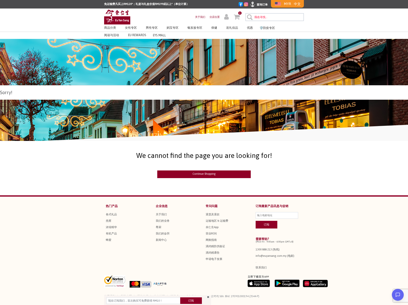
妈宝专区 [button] (172, 27)
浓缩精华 (111, 227)
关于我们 (200, 17)
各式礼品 (111, 214)
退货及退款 (213, 214)
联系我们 (261, 267)
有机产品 (111, 233)
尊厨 (158, 227)
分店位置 (215, 17)
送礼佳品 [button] (232, 27)
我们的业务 (163, 220)
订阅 (191, 300)
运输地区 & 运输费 (217, 220)
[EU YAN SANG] (117, 16)
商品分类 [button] (110, 27)
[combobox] (274, 17)
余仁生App (212, 227)
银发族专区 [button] (194, 27)
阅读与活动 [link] (111, 35)
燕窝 (108, 220)
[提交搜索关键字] (249, 16)
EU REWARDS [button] (137, 35)
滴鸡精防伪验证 (215, 246)
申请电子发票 (214, 259)
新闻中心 (161, 239)
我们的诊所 (163, 233)
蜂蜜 (108, 239)
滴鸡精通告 (213, 252)
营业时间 (211, 233)
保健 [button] (214, 27)
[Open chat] (398, 295)
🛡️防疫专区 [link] (267, 28)
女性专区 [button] (131, 27)
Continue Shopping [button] (204, 173)
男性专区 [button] (152, 27)
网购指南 (211, 239)
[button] (226, 17)
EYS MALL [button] (159, 35)
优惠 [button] (250, 27)
